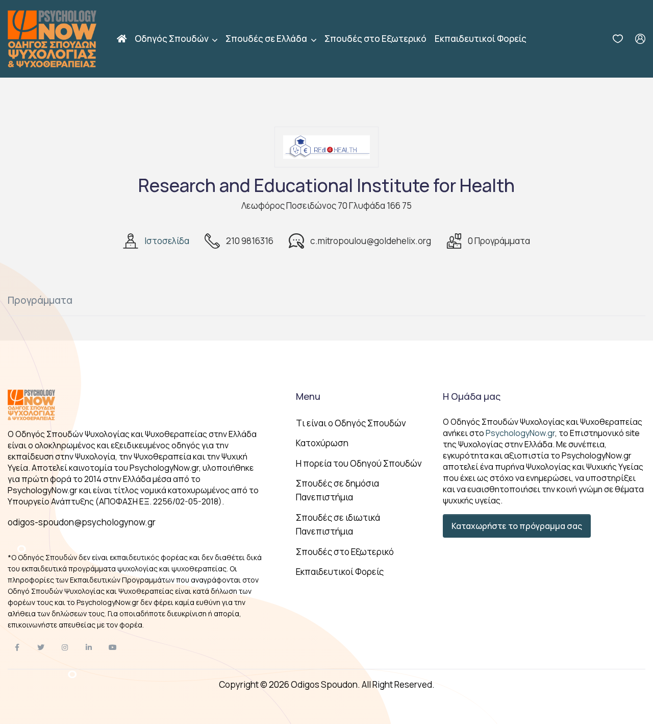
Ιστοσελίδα (166, 241)
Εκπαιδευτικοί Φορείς (480, 38)
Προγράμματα (40, 300)
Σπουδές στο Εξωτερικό (375, 38)
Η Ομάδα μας (471, 396)
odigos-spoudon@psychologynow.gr (82, 522)
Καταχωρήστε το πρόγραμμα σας (516, 526)
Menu (308, 396)
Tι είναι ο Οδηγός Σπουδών (351, 423)
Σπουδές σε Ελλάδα (267, 38)
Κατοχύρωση (322, 443)
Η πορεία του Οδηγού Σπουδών (359, 463)
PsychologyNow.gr (520, 433)
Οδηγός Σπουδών (172, 38)
